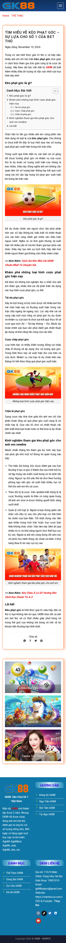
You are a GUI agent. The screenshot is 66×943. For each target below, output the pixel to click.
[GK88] (18, 5)
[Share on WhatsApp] (24, 640)
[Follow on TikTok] (44, 913)
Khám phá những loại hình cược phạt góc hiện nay (32, 101)
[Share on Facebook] (30, 640)
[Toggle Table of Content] (54, 91)
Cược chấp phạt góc (25, 110)
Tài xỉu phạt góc (22, 107)
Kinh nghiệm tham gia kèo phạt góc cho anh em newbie (31, 120)
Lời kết (13, 126)
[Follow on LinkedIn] (55, 913)
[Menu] (60, 5)
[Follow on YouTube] (38, 921)
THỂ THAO (17, 15)
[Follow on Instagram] (38, 913)
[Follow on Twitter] (50, 913)
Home (5, 15)
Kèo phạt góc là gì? (20, 95)
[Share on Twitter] (36, 640)
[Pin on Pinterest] (41, 640)
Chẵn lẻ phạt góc (23, 114)
